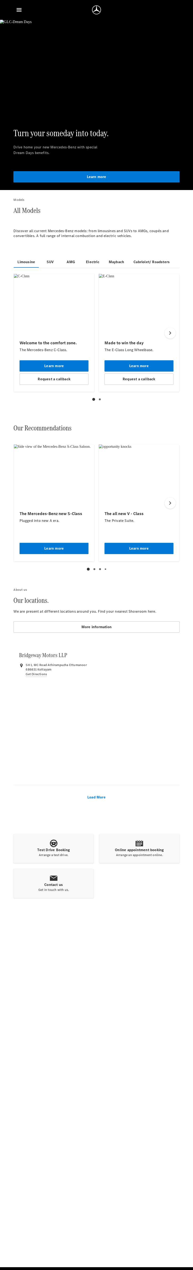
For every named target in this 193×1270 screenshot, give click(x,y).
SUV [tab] (50, 261)
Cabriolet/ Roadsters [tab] (151, 261)
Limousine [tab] (26, 261)
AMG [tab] (71, 261)
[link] (36, 674)
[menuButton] (19, 10)
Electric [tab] (92, 261)
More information (96, 626)
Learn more (96, 176)
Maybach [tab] (116, 261)
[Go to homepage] (96, 9)
